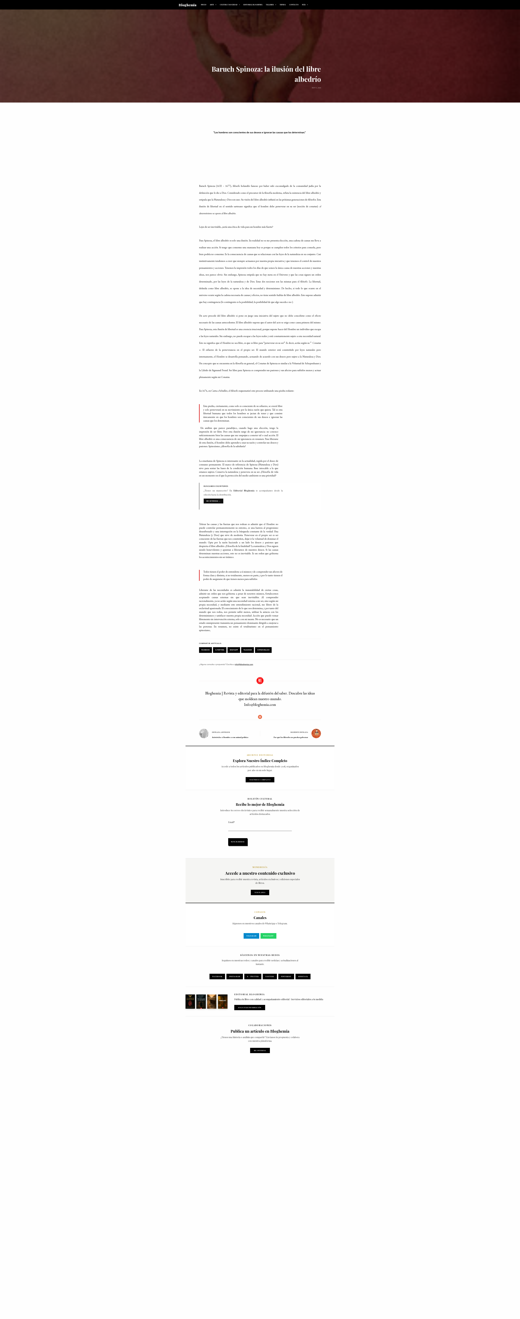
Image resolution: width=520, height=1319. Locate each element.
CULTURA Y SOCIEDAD (229, 5)
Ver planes (260, 892)
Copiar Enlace (263, 650)
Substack (303, 976)
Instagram (234, 976)
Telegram (247, 650)
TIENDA (283, 5)
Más (304, 5)
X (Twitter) (219, 650)
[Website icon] (260, 717)
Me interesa (260, 1050)
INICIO (203, 5)
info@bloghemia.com (244, 664)
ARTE (212, 5)
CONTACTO (294, 5)
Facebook (205, 650)
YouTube (269, 976)
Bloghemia (187, 5)
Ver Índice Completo (260, 780)
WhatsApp (234, 650)
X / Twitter (253, 976)
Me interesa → (213, 501)
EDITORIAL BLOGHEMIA (252, 5)
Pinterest (286, 976)
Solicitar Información (249, 1008)
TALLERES (270, 5)
